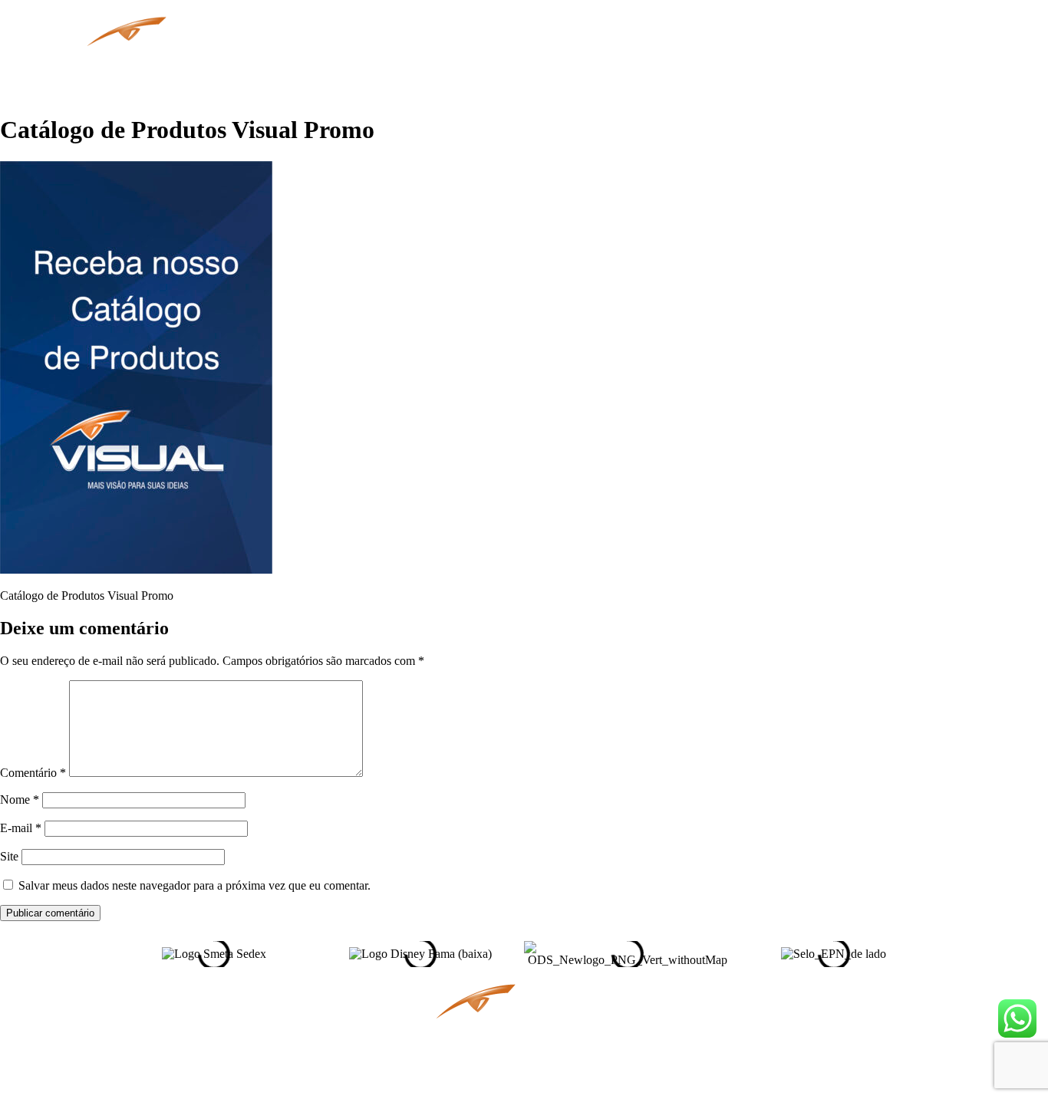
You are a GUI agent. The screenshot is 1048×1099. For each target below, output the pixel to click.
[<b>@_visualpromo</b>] (836, 1006)
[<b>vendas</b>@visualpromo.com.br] (360, 1051)
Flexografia (494, 60)
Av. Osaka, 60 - (278, 1028)
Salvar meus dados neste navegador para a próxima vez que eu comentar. (194, 885)
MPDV (413, 60)
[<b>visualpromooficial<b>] (687, 1047)
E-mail (20, 827)
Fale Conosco (785, 60)
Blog (571, 60)
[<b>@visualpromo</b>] (844, 1047)
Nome (19, 799)
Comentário (33, 772)
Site (9, 856)
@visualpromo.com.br (269, 1070)
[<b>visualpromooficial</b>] (687, 1006)
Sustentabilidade (665, 60)
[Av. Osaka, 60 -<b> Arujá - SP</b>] (360, 1007)
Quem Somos (324, 60)
